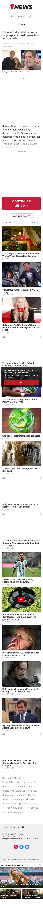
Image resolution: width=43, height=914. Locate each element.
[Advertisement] (21, 101)
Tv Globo (7, 812)
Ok (21, 382)
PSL (35, 803)
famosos (31, 790)
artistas (10, 782)
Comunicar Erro (20, 216)
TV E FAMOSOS (15, 778)
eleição (32, 782)
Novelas (15, 799)
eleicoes (20, 790)
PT (3, 807)
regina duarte (14, 807)
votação (18, 812)
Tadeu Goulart (7, 46)
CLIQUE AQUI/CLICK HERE (29, 839)
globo (5, 795)
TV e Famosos (31, 807)
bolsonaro (21, 782)
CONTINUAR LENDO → (21, 203)
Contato (5, 827)
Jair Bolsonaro (18, 795)
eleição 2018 (9, 786)
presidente (25, 803)
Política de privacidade (18, 827)
